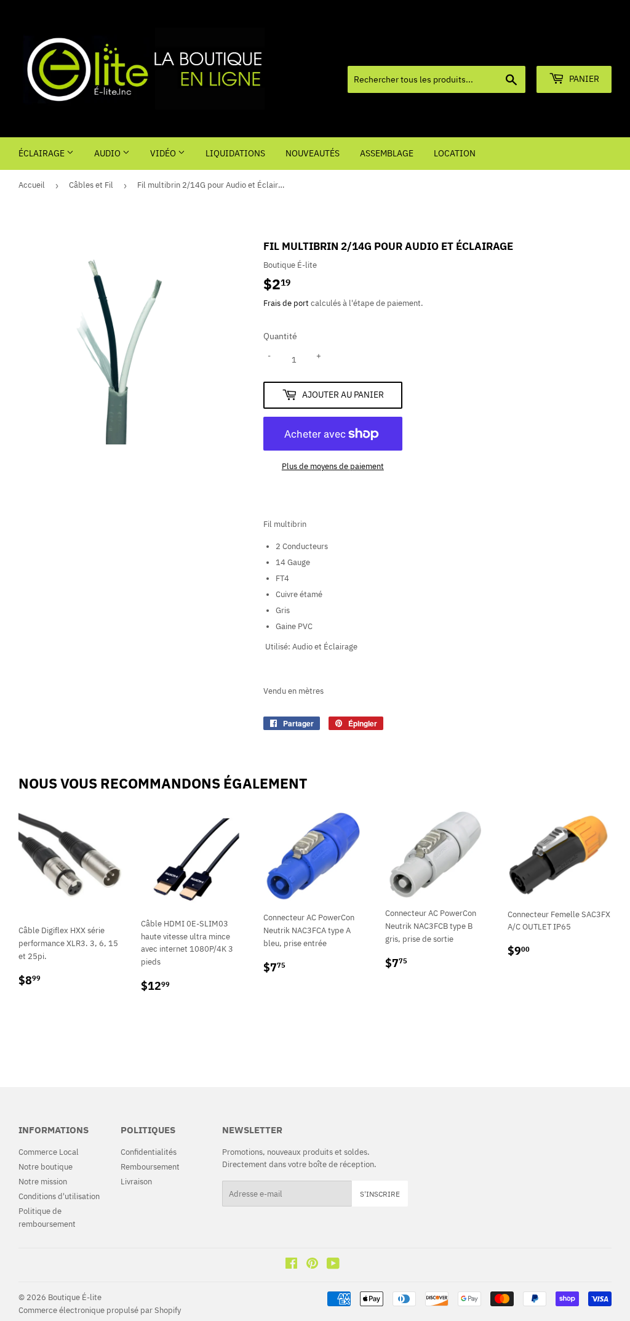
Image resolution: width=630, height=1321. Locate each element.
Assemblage (386, 153)
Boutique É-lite (75, 1297)
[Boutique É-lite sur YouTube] (333, 1265)
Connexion (524, 50)
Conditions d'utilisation (59, 1196)
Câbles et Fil (91, 185)
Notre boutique (45, 1167)
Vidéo (164, 153)
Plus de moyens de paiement (333, 466)
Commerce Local (48, 1152)
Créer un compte (585, 50)
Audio (108, 153)
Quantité (280, 336)
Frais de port (286, 303)
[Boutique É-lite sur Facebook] (291, 1265)
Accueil (31, 185)
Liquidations (235, 153)
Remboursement (150, 1167)
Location (455, 153)
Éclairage (42, 153)
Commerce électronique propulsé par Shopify (99, 1310)
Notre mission (42, 1181)
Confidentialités (149, 1152)
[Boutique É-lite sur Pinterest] (312, 1265)
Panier (583, 78)
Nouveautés (312, 153)
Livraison (136, 1181)
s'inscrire (380, 1194)
